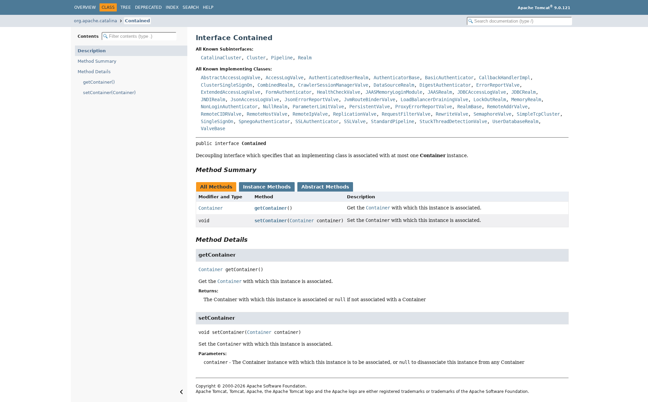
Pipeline (282, 57)
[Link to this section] (261, 169)
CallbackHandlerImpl (504, 77)
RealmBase (469, 106)
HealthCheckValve (338, 92)
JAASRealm (440, 92)
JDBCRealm (523, 92)
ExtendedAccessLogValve (230, 92)
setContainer (270, 220)
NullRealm (275, 106)
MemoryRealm (526, 99)
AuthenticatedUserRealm (338, 77)
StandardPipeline (392, 121)
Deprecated (148, 7)
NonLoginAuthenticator (229, 106)
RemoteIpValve (310, 114)
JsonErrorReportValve (312, 99)
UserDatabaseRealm (515, 121)
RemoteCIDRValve (221, 114)
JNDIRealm (213, 99)
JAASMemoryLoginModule (394, 92)
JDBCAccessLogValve (481, 92)
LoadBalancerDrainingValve (434, 99)
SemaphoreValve (492, 114)
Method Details (94, 71)
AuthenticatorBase (397, 77)
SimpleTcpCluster (538, 114)
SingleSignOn (217, 121)
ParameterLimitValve (318, 106)
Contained (137, 20)
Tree (125, 7)
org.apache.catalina (95, 20)
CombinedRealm (275, 85)
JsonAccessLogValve (255, 99)
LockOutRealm (490, 99)
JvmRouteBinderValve (369, 99)
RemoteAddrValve (507, 106)
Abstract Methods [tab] (325, 187)
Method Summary (97, 61)
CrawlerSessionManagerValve (333, 85)
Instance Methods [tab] (267, 187)
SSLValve (355, 121)
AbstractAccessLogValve (230, 77)
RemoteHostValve (267, 114)
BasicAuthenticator (449, 77)
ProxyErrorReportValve (423, 106)
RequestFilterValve (406, 114)
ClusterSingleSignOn (226, 85)
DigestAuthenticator (445, 85)
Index (172, 7)
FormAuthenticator (289, 92)
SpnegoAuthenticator (264, 121)
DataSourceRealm (394, 85)
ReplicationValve (354, 114)
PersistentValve (369, 106)
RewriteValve (452, 114)
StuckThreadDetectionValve (453, 121)
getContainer (270, 208)
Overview (85, 7)
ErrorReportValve (497, 85)
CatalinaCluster (221, 57)
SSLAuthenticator (317, 121)
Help (208, 7)
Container (210, 208)
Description (92, 50)
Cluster (256, 57)
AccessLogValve (284, 77)
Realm (305, 57)
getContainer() (99, 82)
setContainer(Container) (109, 92)
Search (191, 7)
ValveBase (213, 128)
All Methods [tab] (216, 187)
